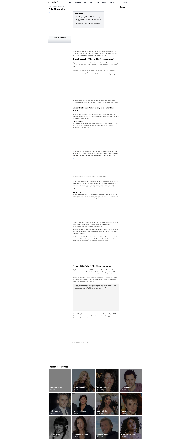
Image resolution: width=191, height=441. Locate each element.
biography (55, 6)
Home (70, 2)
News (85, 2)
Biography (78, 2)
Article (104, 2)
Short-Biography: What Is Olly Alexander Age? (88, 17)
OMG (91, 2)
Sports (97, 2)
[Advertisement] (95, 39)
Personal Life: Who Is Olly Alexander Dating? (88, 23)
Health (112, 2)
